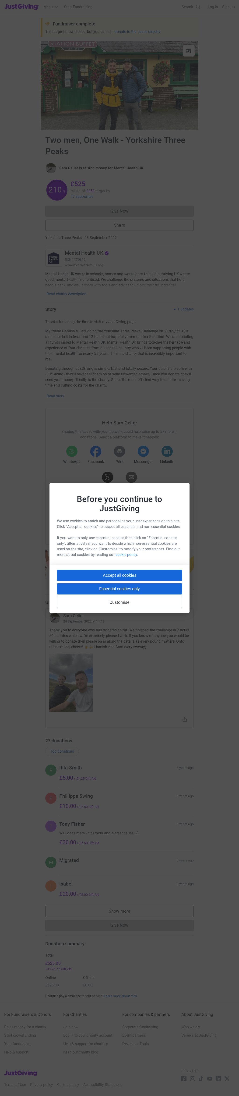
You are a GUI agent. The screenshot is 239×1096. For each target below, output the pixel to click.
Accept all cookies (119, 575)
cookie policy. (127, 554)
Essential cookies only (119, 588)
